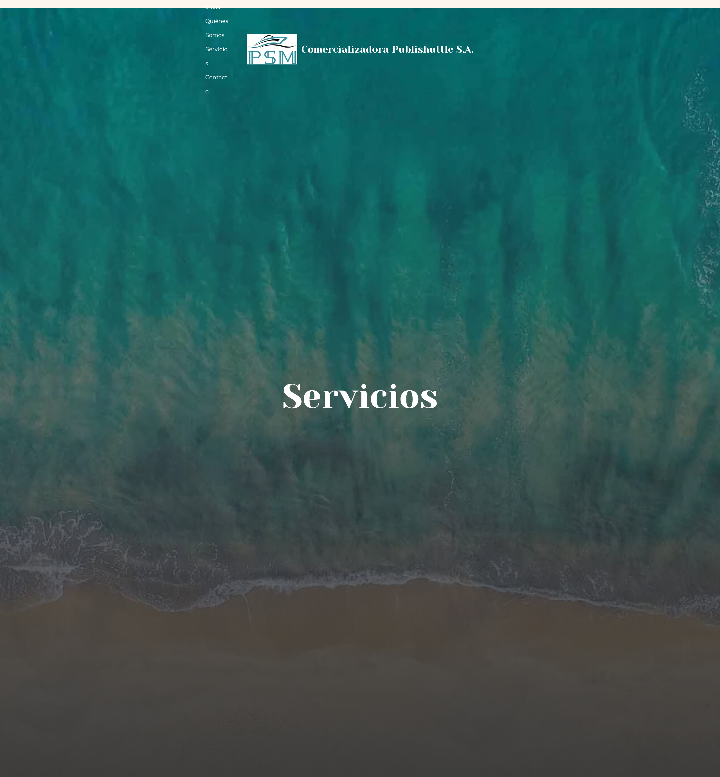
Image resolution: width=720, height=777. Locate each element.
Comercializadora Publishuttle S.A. (387, 49)
